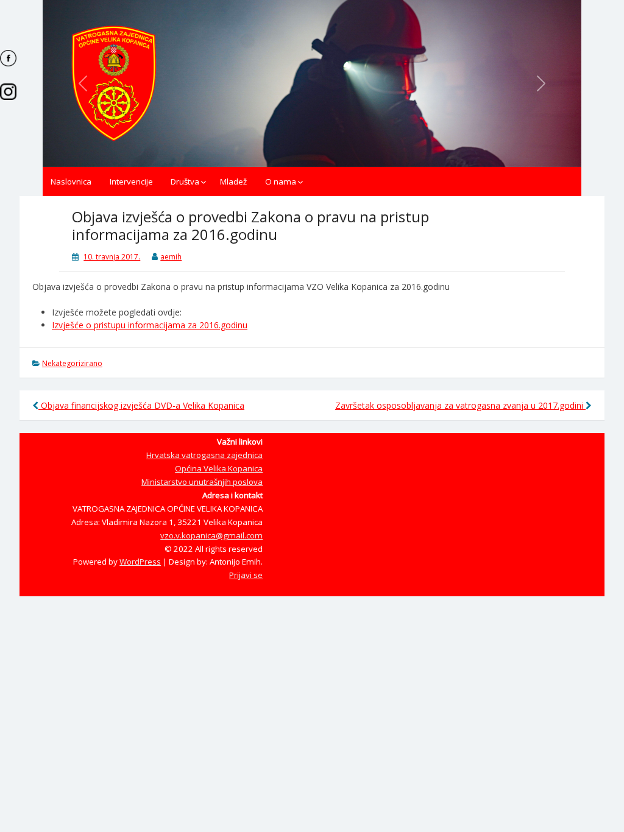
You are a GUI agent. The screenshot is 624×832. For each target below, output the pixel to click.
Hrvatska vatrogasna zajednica (204, 454)
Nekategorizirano (72, 363)
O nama (280, 181)
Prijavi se (246, 574)
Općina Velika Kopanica (219, 468)
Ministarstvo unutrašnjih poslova (202, 481)
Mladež (233, 181)
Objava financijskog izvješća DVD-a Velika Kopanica (141, 405)
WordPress (140, 561)
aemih (171, 257)
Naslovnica (71, 181)
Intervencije (131, 181)
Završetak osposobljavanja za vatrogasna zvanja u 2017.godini (460, 405)
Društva (185, 181)
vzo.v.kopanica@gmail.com (211, 535)
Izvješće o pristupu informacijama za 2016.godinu (149, 325)
